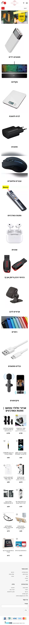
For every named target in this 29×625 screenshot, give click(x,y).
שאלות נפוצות (11, 574)
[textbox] (21, 592)
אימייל (26, 603)
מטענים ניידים (14, 57)
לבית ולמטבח (14, 116)
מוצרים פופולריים (25, 572)
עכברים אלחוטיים (14, 181)
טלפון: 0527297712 (11, 591)
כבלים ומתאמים (14, 366)
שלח (26, 610)
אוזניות (14, 249)
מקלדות (14, 82)
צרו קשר (12, 572)
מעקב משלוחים (25, 593)
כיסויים (14, 332)
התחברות (13, 587)
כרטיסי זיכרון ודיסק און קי (14, 277)
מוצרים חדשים (25, 574)
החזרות (12, 576)
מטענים (14, 146)
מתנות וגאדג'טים (14, 215)
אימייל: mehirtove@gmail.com (22, 595)
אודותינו (26, 578)
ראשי (27, 576)
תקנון (27, 580)
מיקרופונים (14, 400)
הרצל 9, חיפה (12, 589)
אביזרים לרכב (14, 311)
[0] (2, 3)
